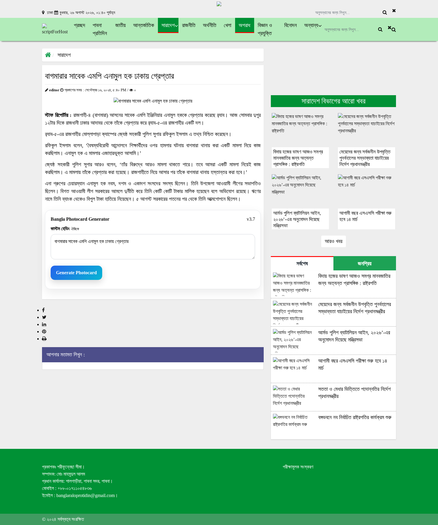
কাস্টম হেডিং (65, 228)
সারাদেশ (64, 55)
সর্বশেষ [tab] (302, 264)
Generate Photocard (76, 272)
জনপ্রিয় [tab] (365, 264)
